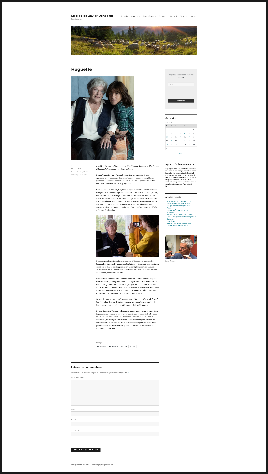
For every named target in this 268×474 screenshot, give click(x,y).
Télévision (86, 172)
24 (167, 144)
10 (167, 137)
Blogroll (173, 16)
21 (185, 141)
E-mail (74, 420)
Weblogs (183, 16)
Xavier (73, 166)
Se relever (83, 175)
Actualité (124, 16)
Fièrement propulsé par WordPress (102, 465)
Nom (73, 409)
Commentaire (77, 378)
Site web (75, 430)
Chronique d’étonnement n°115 (177, 226)
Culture (134, 16)
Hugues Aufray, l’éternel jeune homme (180, 215)
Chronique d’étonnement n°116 (177, 210)
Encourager (75, 175)
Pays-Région (148, 16)
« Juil (180, 153)
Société (162, 16)
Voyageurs (170, 212)
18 (171, 141)
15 (189, 137)
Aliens (169, 208)
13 (180, 137)
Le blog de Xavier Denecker (92, 16)
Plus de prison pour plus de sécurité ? (179, 223)
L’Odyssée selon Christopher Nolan (179, 206)
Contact (193, 16)
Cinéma (74, 172)
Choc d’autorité (172, 221)
